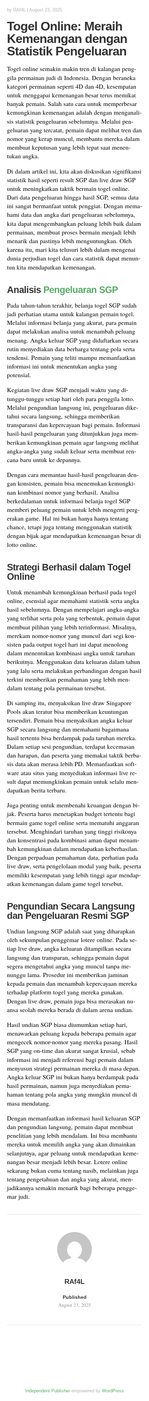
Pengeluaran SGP (80, 290)
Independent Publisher (47, 1390)
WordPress (113, 1390)
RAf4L (19, 9)
